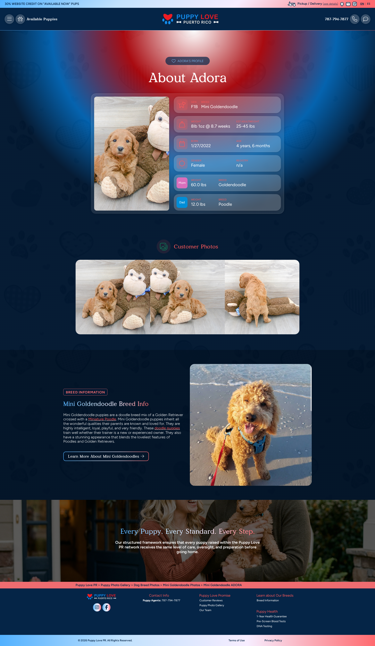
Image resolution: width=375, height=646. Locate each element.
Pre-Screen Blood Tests (271, 621)
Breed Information (268, 600)
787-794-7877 (336, 19)
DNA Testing (264, 626)
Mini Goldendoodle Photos (181, 585)
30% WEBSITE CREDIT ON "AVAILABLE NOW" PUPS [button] (42, 4)
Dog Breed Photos (146, 585)
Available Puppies (42, 19)
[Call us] (354, 19)
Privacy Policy (273, 640)
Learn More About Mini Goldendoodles (103, 456)
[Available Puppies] (20, 19)
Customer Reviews (211, 600)
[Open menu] (9, 19)
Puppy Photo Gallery (115, 585)
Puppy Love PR (86, 585)
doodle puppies (167, 428)
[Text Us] (365, 19)
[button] (342, 4)
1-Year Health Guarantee (272, 616)
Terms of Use (237, 640)
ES (368, 4)
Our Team (205, 610)
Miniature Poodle (102, 419)
